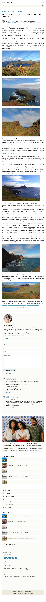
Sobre (25, 568)
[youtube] (7, 558)
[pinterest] (13, 558)
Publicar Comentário (10, 370)
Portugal (9, 22)
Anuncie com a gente (7, 552)
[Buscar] (43, 6)
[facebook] (4, 558)
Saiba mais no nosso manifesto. (30, 450)
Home (3, 11)
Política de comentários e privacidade (11, 550)
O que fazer (19, 11)
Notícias (26, 571)
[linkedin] (4, 339)
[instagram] (7, 339)
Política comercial (6, 548)
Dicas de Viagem (10, 11)
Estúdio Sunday (23, 593)
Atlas (15, 568)
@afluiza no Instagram (24, 333)
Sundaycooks (30, 593)
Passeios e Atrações (26, 22)
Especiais (8, 568)
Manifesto (26, 570)
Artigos (12, 568)
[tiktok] (16, 558)
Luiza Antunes (10, 19)
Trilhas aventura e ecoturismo (36, 22)
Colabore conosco (7, 554)
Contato (26, 569)
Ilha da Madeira (15, 22)
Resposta (8, 392)
